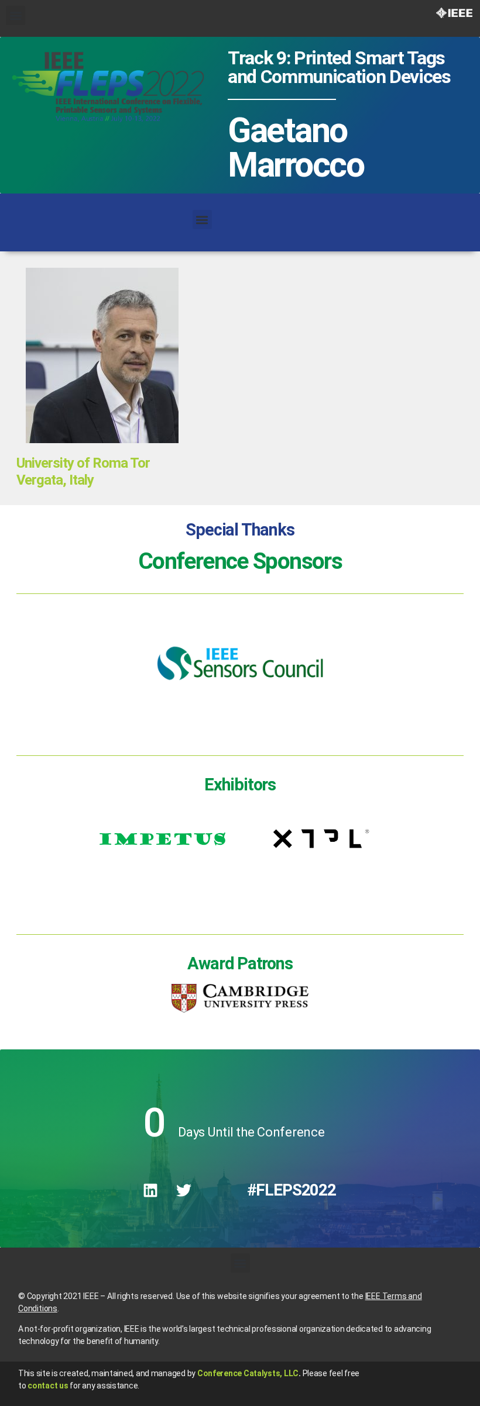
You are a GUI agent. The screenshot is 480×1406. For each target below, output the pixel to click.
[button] (15, 15)
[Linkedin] (150, 1190)
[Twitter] (184, 1190)
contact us (48, 1385)
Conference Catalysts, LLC (248, 1373)
